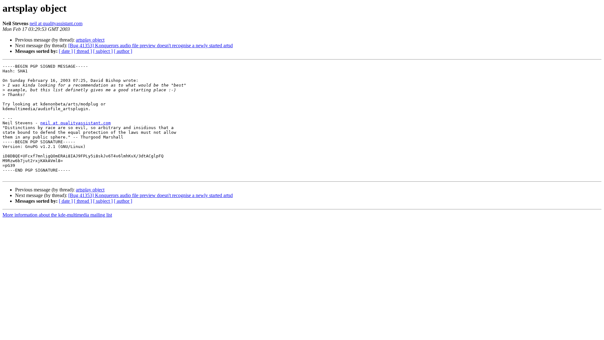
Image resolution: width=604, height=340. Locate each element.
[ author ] (123, 51)
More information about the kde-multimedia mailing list (57, 215)
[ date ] (66, 51)
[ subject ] (103, 51)
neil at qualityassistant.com (56, 23)
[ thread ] (83, 51)
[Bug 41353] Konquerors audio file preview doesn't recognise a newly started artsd (150, 45)
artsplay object (90, 39)
